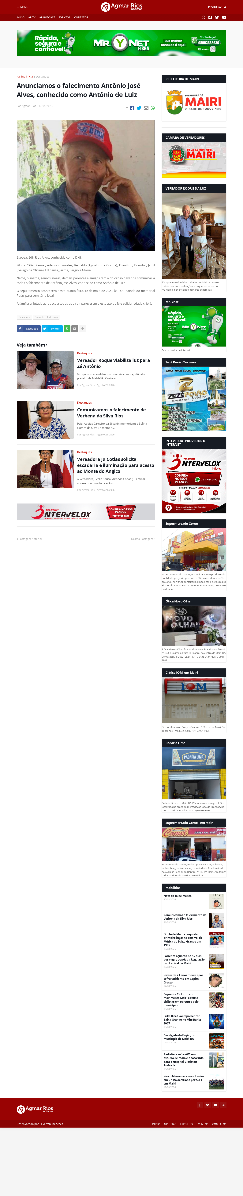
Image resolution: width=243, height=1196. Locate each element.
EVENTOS (64, 17)
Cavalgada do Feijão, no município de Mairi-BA (179, 1037)
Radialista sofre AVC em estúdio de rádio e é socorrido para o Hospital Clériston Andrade (184, 1059)
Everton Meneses (52, 1124)
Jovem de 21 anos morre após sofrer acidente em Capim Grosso (183, 978)
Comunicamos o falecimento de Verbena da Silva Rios (111, 412)
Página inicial (25, 76)
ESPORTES (186, 1124)
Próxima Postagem (141, 539)
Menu (24, 7)
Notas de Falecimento (46, 317)
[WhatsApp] (153, 108)
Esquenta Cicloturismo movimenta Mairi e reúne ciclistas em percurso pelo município (181, 999)
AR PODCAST (47, 17)
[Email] (146, 108)
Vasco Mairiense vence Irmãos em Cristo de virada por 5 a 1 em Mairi (184, 1079)
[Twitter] (139, 108)
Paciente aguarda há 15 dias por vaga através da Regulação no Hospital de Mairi (184, 959)
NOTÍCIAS (170, 1124)
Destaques (42, 76)
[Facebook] (132, 108)
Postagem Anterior (30, 539)
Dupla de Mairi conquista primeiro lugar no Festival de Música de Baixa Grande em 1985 (183, 939)
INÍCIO (20, 17)
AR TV (31, 17)
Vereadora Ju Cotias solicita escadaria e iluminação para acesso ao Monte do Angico (115, 465)
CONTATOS (81, 17)
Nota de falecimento (178, 896)
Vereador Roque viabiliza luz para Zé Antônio (113, 363)
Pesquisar (215, 7)
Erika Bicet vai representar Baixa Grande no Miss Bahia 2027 (182, 1019)
